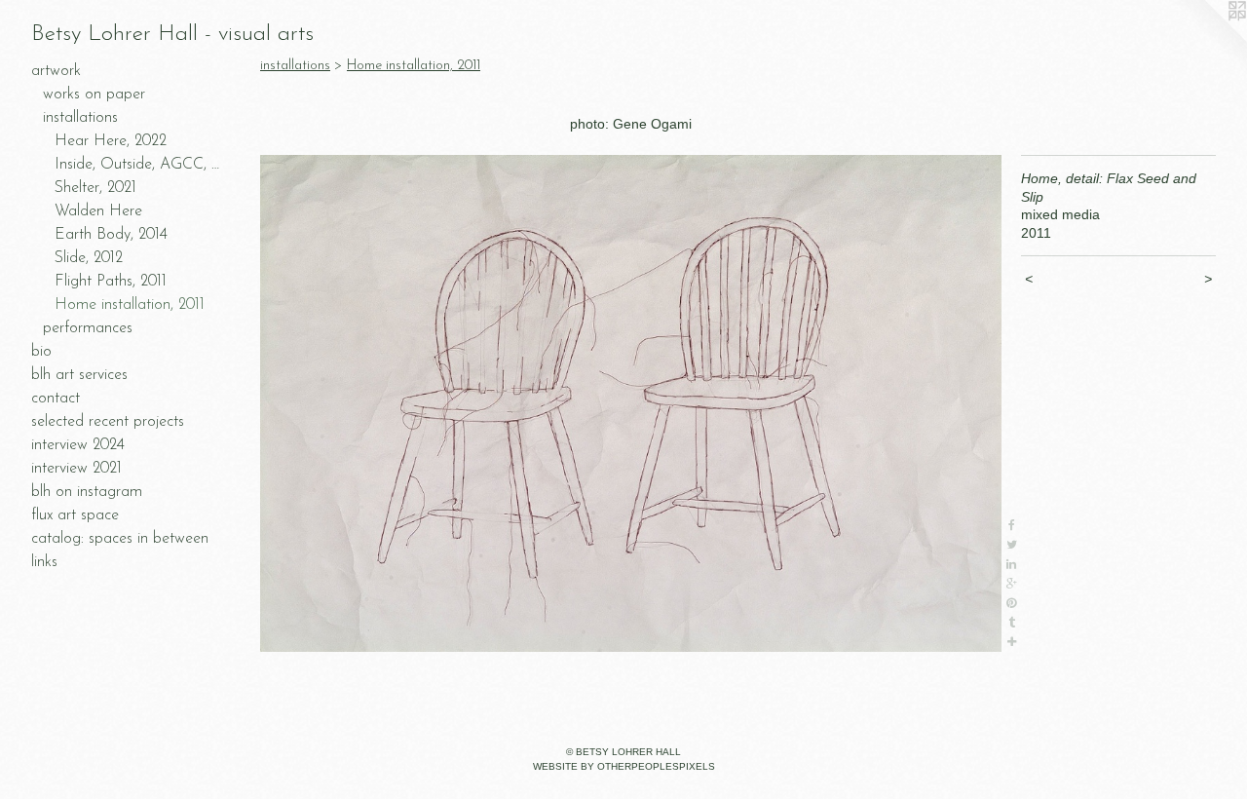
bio (41, 352)
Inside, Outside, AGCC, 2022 (140, 164)
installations (80, 118)
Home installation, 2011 (130, 305)
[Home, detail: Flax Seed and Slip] (630, 403)
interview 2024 (78, 445)
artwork (56, 71)
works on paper (94, 94)
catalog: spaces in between (119, 539)
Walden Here (98, 211)
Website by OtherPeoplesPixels (624, 766)
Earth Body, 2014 (111, 235)
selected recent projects (107, 422)
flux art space (75, 515)
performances (87, 328)
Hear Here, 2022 (111, 141)
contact (55, 398)
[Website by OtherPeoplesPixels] (1208, 39)
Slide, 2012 (89, 258)
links (44, 562)
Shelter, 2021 (95, 188)
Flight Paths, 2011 (111, 281)
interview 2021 (76, 468)
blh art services (79, 375)
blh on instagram (86, 492)
